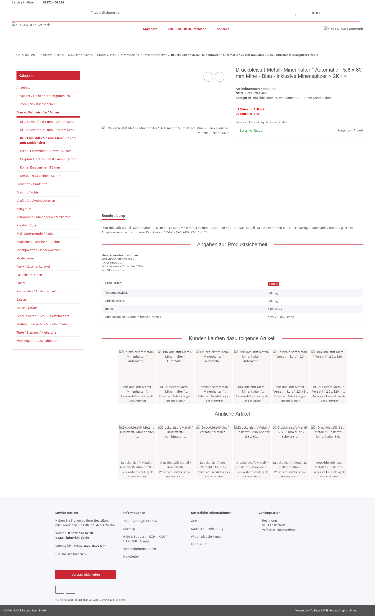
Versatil (273, 283)
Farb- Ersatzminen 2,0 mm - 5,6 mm (46, 151)
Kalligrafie (23, 209)
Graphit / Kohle (27, 192)
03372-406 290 (53, 2)
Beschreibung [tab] (113, 216)
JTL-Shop (315, 610)
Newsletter (131, 556)
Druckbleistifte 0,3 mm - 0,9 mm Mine (47, 122)
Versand (104, 599)
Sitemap (129, 529)
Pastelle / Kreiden (29, 275)
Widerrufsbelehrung (206, 536)
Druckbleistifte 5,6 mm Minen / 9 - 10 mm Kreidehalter (291, 98)
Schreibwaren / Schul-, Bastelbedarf (42, 316)
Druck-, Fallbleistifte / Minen (37, 112)
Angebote (150, 29)
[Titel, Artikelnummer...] (207, 12)
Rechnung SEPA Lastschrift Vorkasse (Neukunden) (278, 525)
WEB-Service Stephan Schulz (340, 610)
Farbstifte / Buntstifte (32, 184)
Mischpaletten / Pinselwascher (38, 250)
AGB (194, 521)
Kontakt (223, 29)
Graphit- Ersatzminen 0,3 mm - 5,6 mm (48, 159)
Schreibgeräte (26, 308)
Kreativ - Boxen (27, 225)
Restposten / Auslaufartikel (36, 291)
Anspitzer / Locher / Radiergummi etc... (44, 96)
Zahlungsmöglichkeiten (140, 521)
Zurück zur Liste (25, 55)
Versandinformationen (139, 549)
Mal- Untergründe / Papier (35, 233)
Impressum (199, 544)
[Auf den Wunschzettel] (219, 77)
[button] (285, 12)
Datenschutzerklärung (207, 529)
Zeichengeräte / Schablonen (36, 341)
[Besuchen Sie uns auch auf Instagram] (70, 590)
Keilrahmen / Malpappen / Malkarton (43, 217)
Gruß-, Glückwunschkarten (35, 200)
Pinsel (20, 283)
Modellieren (25, 258)
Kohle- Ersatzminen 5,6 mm (40, 167)
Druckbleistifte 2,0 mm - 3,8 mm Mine (47, 130)
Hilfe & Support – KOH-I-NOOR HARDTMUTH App (145, 538)
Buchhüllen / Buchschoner (35, 104)
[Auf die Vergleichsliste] (208, 77)
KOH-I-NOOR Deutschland (187, 29)
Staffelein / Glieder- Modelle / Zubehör (44, 324)
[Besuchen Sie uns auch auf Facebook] (59, 590)
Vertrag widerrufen (86, 574)
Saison (21, 299)
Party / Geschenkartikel (33, 266)
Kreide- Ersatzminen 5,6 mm (40, 176)
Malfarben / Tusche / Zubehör (38, 242)
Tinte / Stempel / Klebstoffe (36, 332)
